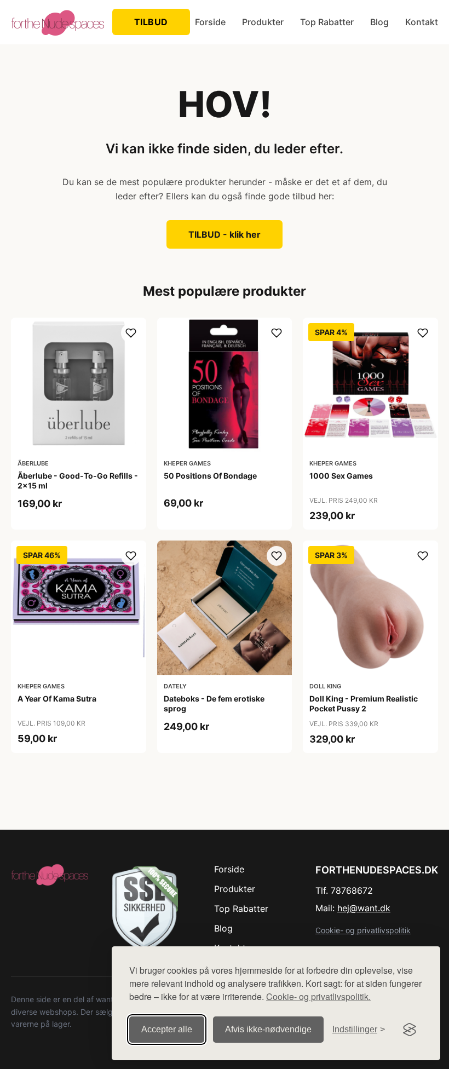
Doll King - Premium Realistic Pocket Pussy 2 (363, 703)
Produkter (263, 21)
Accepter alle (166, 1029)
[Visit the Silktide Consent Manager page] (409, 1029)
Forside (210, 21)
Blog (379, 21)
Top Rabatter (327, 21)
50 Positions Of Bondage (210, 475)
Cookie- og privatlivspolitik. (318, 996)
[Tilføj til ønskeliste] (131, 333)
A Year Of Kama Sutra (57, 698)
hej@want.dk (363, 908)
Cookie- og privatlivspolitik (363, 930)
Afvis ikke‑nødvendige (268, 1029)
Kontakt (421, 21)
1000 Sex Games (341, 475)
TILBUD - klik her (224, 234)
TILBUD (151, 21)
